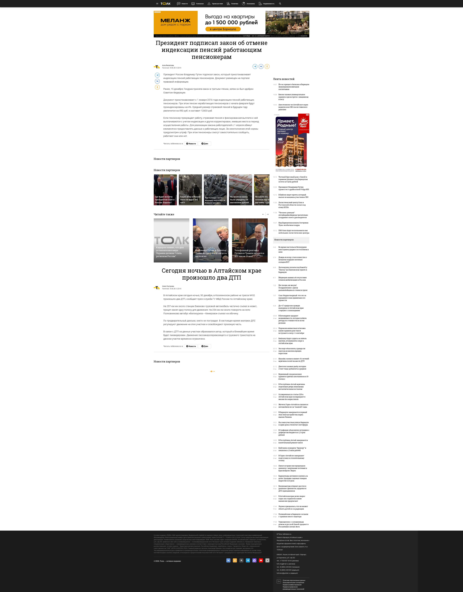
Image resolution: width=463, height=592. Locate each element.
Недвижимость (268, 4)
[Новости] (190, 144)
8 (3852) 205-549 (285, 570)
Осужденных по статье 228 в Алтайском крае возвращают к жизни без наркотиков (292, 396)
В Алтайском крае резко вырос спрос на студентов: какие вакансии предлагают (292, 498)
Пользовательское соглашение (293, 582)
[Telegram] (255, 66)
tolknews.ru (287, 534)
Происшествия (217, 4)
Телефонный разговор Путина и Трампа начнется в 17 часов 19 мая (249, 253)
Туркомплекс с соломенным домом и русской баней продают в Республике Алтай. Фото (294, 524)
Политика (234, 4)
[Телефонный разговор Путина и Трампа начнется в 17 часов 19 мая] (250, 240)
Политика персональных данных (294, 580)
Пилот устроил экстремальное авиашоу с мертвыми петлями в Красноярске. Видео (293, 468)
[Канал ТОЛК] (204, 144)
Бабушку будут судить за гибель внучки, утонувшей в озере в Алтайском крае (292, 340)
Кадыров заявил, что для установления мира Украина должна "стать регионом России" (170, 252)
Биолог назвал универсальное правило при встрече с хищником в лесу (293, 96)
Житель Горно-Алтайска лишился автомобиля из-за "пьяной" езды (293, 405)
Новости (185, 4)
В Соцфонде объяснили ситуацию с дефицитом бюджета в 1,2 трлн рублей (294, 432)
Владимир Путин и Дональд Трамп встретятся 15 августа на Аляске (211, 253)
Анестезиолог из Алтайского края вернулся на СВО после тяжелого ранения (293, 107)
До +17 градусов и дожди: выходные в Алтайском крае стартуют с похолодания (291, 308)
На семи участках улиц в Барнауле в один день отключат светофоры (294, 423)
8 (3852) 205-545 (285, 567)
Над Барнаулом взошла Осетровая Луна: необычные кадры (293, 224)
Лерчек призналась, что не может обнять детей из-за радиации (293, 507)
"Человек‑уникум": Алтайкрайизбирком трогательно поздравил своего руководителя (293, 215)
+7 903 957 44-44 (286, 561)
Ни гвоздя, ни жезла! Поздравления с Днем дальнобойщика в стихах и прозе (293, 287)
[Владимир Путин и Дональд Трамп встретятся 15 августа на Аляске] (210, 240)
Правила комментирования (292, 585)
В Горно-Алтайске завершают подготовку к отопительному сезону (291, 458)
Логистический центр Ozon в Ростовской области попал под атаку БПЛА (292, 204)
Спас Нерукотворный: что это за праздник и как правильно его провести (292, 297)
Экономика (251, 4)
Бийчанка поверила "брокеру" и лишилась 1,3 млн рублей (292, 449)
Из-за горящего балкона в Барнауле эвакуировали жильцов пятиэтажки (294, 86)
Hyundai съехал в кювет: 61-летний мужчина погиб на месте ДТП (294, 360)
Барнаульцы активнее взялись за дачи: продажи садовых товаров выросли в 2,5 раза (293, 478)
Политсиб (165, 68)
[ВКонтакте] (261, 66)
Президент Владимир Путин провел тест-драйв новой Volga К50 (294, 188)
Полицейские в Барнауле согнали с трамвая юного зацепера (293, 515)
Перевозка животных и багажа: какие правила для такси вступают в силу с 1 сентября (292, 330)
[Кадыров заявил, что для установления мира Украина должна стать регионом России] (171, 240)
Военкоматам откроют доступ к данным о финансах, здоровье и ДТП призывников (292, 488)
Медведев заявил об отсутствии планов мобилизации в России (293, 278)
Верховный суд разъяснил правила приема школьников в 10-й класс (294, 376)
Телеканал (200, 4)
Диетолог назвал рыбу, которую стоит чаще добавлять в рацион (292, 367)
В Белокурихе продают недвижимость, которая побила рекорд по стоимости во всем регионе (292, 319)
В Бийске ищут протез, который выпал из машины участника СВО (293, 196)
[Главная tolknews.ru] (165, 3)
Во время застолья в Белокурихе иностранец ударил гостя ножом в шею (294, 249)
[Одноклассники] (267, 66)
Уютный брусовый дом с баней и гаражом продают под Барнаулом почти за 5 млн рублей (293, 179)
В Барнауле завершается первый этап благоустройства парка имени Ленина (293, 414)
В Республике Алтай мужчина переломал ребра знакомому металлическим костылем (292, 386)
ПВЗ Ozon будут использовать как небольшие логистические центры (294, 231)
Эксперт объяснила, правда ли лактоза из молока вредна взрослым (292, 351)
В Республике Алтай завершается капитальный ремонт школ (293, 441)
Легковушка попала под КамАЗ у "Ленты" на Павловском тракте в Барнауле (293, 269)
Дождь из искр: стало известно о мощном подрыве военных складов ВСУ (293, 259)
